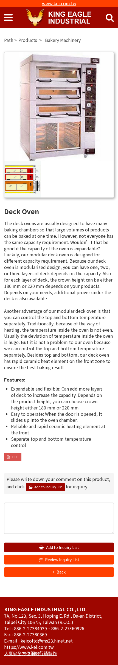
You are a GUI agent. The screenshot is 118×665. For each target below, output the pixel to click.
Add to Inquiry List (62, 547)
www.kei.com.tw (59, 3)
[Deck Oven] (59, 106)
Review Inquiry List (61, 559)
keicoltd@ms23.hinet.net (47, 640)
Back (61, 572)
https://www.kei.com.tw (29, 647)
